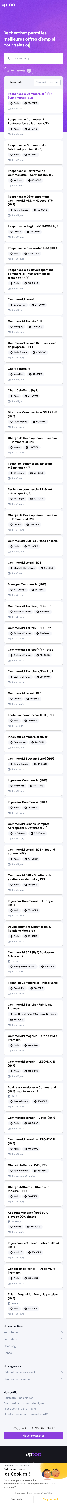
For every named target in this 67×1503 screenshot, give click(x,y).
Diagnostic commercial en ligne (24, 1403)
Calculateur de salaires (18, 1398)
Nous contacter (33, 1435)
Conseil (8, 1353)
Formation (10, 1339)
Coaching (10, 1346)
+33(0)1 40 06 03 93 (25, 1428)
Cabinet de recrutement (19, 1372)
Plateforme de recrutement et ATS (26, 1414)
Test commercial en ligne (20, 1409)
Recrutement (12, 1332)
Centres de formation (17, 1379)
